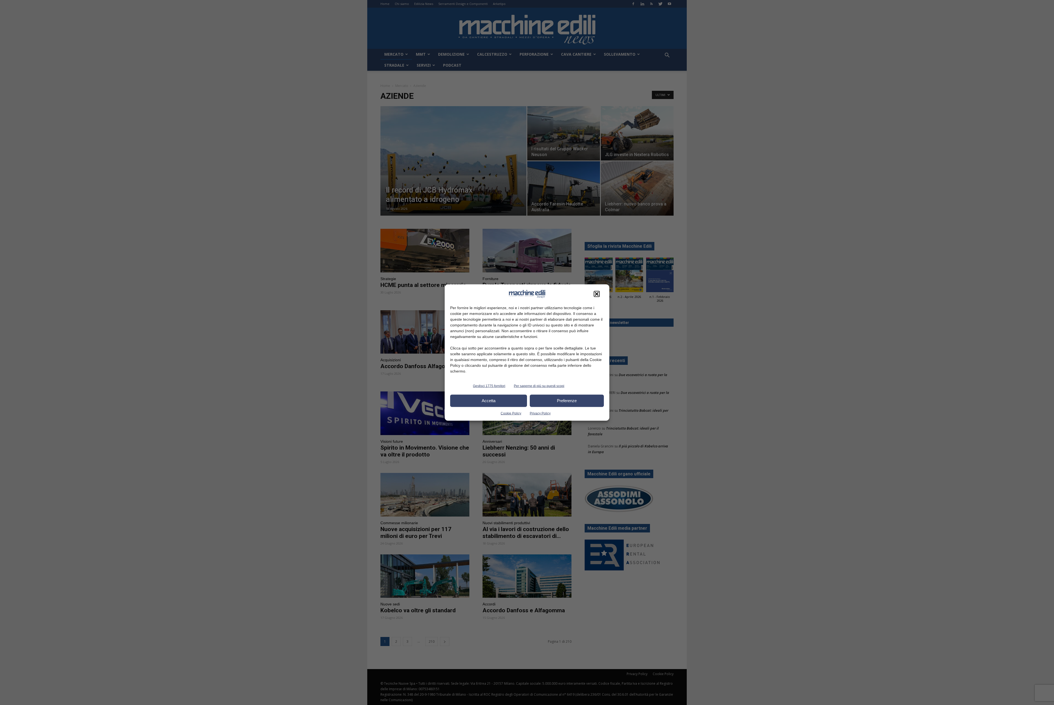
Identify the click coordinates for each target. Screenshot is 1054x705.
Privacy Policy (540, 413)
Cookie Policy (511, 413)
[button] (596, 294)
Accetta (488, 400)
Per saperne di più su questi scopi (539, 386)
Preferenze (567, 400)
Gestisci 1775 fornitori (489, 386)
